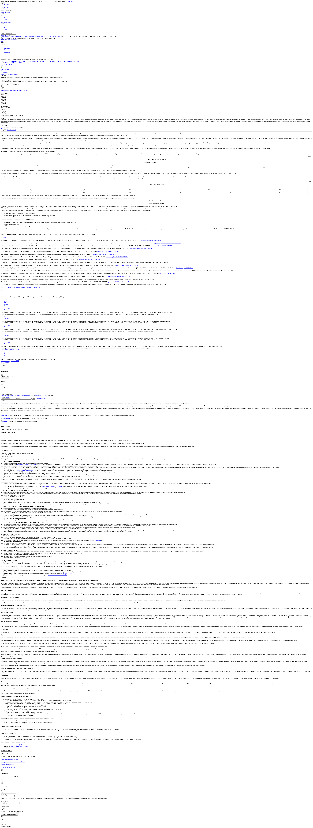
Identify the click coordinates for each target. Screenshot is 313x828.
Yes (2, 781)
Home (2, 36)
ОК (17, 813)
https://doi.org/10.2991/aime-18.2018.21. (107, 251)
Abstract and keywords (7, 116)
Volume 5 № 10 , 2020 (74, 61)
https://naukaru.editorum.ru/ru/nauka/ (116, 459)
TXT (5, 356)
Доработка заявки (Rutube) (8, 767)
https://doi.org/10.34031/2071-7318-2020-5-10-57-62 (14, 90)
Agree (2, 3)
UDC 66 (3, 65)
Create (7, 397)
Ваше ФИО (4, 789)
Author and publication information (10, 74)
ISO (5, 352)
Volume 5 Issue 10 (57, 36)
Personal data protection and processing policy (18, 395)
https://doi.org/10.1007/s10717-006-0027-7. (90, 259)
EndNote (7, 349)
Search (2, 9)
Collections (8, 4)
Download (13, 130)
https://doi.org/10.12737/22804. (167, 273)
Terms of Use (69, 1)
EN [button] (1, 15)
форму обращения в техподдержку (19, 746)
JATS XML (6, 362)
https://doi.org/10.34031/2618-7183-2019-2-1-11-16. (167, 243)
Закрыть (3, 814)
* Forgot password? (41, 398)
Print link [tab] (6, 310)
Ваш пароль (4, 804)
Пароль (3, 824)
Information (7, 48)
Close (2, 378)
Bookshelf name (5, 376)
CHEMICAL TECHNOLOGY (13, 62)
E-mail (2, 803)
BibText (3, 349)
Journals (3, 4)
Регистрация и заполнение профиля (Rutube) (13, 762)
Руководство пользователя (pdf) (9, 759)
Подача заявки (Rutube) (7, 764)
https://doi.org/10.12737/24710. (184, 268)
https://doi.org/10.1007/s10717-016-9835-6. (127, 265)
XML (5, 353)
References (7, 52)
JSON (5, 355)
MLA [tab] (5, 301)
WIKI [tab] (5, 305)
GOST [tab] (5, 299)
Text (5, 51)
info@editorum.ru (9, 435)
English (6, 19)
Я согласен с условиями (9, 810)
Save (7, 378)
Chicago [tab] (6, 304)
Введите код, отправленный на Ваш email (12, 811)
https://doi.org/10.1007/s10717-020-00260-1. (150, 240)
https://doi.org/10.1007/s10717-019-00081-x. (118, 282)
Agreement (3, 395)
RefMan (12, 349)
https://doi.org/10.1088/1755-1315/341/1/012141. (140, 248)
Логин (2, 823)
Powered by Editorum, (41, 395)
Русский (6, 18)
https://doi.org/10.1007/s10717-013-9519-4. (117, 257)
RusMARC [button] (18, 349)
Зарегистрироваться (12, 814)
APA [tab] (5, 302)
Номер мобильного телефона (9, 795)
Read (8, 130)
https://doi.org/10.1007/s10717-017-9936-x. (119, 276)
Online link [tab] (7, 308)
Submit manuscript (5, 12)
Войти (8, 826)
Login (33, 398)
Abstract (6, 49)
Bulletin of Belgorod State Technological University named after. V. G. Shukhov (31, 36)
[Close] (1, 290)
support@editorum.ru (20, 744)
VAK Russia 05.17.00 (6, 64)
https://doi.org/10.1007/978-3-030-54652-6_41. (105, 254)
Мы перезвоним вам (6, 750)
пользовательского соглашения (24, 810)
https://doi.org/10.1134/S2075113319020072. (161, 245)
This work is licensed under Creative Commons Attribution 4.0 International (20, 287)
